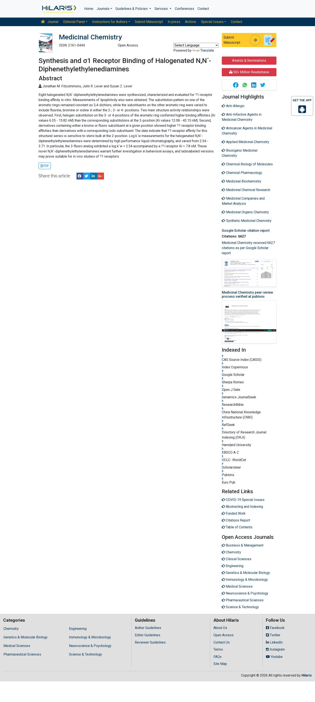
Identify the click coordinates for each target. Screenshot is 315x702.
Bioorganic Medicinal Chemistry (239, 153)
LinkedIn (276, 642)
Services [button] (161, 9)
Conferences (184, 9)
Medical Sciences (16, 646)
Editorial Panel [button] (74, 22)
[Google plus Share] (100, 176)
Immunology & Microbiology (90, 637)
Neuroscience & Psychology (90, 646)
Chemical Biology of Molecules (249, 164)
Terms (218, 649)
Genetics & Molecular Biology (25, 637)
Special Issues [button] (212, 22)
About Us (220, 628)
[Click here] (59, 8)
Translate (207, 50)
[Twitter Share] (86, 176)
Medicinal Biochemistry (243, 181)
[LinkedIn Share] (93, 176)
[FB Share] (79, 176)
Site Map (220, 664)
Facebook (277, 628)
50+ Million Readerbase (250, 72)
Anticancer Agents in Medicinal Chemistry (247, 130)
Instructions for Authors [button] (110, 22)
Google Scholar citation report (246, 231)
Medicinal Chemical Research (247, 190)
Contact (203, 9)
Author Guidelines (148, 628)
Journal (52, 22)
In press (174, 22)
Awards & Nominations (249, 60)
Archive (190, 22)
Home (88, 9)
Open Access (223, 635)
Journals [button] (103, 9)
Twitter (274, 635)
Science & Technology (85, 654)
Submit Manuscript (149, 22)
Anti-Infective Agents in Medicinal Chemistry (241, 117)
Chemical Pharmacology (243, 173)
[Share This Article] (235, 85)
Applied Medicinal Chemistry (247, 142)
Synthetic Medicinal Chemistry (248, 221)
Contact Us (221, 642)
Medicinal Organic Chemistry (247, 212)
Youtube (276, 657)
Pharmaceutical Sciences (22, 654)
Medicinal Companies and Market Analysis (243, 201)
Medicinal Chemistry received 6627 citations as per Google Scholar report (248, 248)
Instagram (277, 649)
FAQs (217, 657)
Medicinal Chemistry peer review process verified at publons (247, 294)
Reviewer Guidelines (150, 642)
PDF (46, 165)
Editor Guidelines (147, 635)
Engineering (78, 629)
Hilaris (307, 675)
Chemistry (11, 629)
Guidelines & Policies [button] (132, 9)
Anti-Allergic (234, 106)
